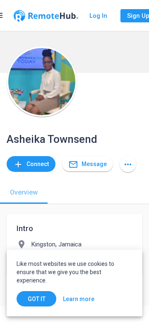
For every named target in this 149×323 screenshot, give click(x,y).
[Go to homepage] (46, 15)
